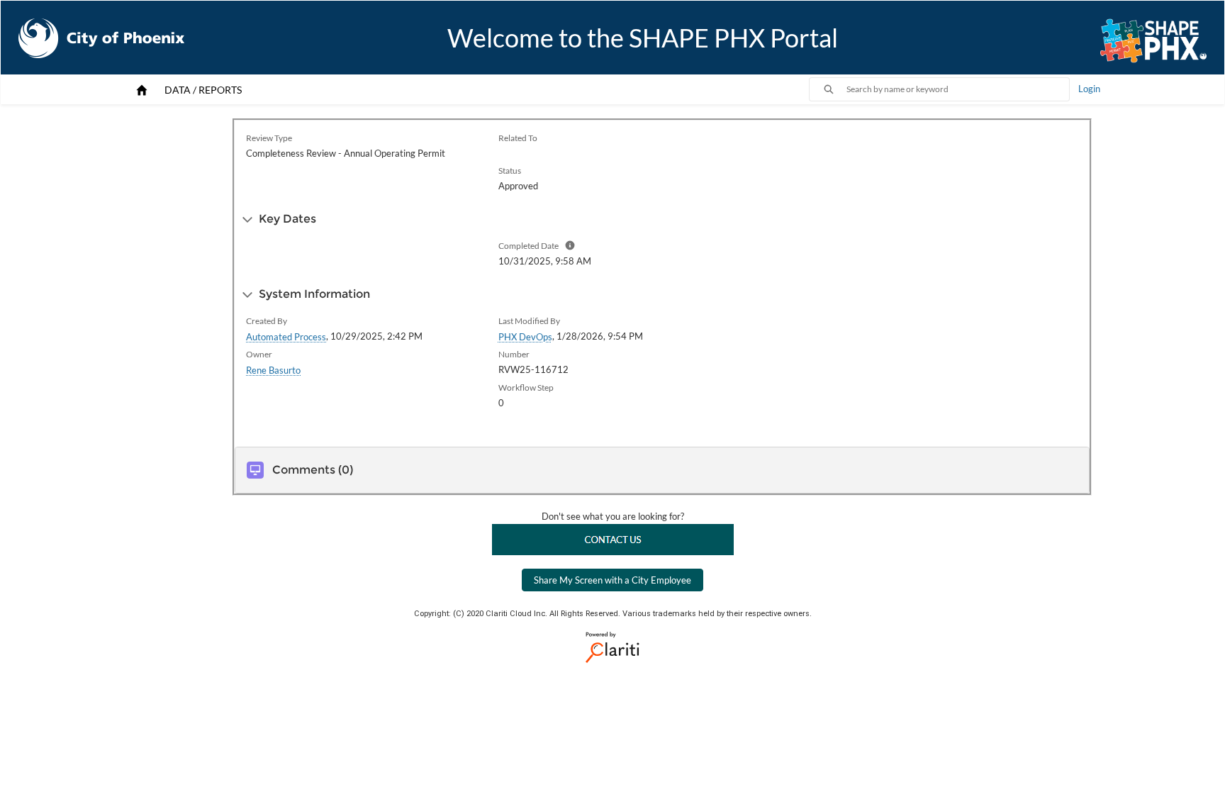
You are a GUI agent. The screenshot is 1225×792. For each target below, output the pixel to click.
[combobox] (957, 89)
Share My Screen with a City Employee (612, 580)
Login (1089, 88)
